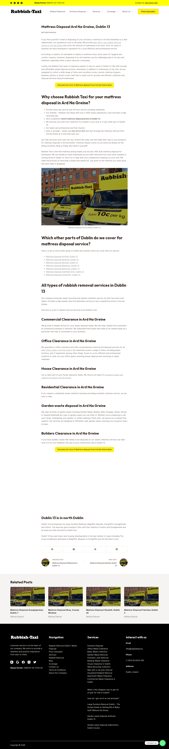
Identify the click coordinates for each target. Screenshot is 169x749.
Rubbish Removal (57, 11)
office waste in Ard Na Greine (59, 350)
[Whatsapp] (162, 743)
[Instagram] (15, 3)
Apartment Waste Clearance (99, 676)
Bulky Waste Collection (97, 651)
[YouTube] (21, 3)
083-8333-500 (151, 3)
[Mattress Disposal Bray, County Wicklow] (65, 596)
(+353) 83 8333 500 (135, 660)
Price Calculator (148, 11)
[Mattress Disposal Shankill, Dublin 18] (103, 596)
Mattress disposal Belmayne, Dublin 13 (62, 269)
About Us (126, 11)
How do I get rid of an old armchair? (103, 698)
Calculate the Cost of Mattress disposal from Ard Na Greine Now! (84, 85)
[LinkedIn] (117, 549)
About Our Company (58, 673)
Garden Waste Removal (97, 655)
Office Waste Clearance (97, 649)
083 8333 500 (78, 131)
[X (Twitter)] (18, 3)
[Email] (17, 662)
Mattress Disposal (48, 32)
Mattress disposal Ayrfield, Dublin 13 (62, 256)
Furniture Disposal (78, 11)
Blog (51, 661)
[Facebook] (11, 3)
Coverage (111, 11)
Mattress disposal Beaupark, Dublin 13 (62, 265)
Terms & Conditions (57, 670)
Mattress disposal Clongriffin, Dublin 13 (63, 275)
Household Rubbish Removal (99, 673)
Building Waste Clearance (98, 661)
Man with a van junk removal (99, 670)
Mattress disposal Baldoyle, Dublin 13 (62, 259)
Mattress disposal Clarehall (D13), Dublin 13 (65, 271)
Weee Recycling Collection (98, 667)
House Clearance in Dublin (98, 664)
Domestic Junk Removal (97, 658)
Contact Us (54, 667)
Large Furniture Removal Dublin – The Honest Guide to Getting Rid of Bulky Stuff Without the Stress (103, 707)
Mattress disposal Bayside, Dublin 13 (62, 262)
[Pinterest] (95, 549)
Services (96, 11)
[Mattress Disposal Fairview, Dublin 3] (141, 596)
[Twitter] (34, 662)
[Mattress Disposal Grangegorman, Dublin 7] (27, 596)
